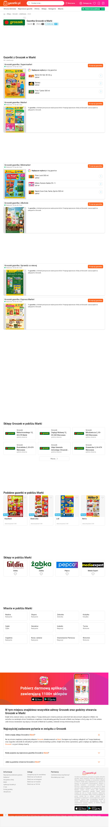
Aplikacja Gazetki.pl (9, 784)
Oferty (36, 9)
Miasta (60, 9)
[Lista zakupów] (103, 3)
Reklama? (6, 777)
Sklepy (43, 9)
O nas (5, 787)
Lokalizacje (22, 14)
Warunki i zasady (66, 816)
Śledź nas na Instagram (34, 779)
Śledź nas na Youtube (34, 782)
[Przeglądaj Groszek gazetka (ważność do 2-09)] (15, 84)
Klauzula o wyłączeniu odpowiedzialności (47, 816)
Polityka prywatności (79, 816)
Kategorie (52, 9)
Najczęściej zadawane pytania (12, 775)
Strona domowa (10, 9)
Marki (32, 735)
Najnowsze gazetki (25, 9)
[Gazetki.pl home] (12, 3)
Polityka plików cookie (94, 816)
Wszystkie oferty (8, 780)
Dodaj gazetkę (7, 789)
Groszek (15, 14)
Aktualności (7, 792)
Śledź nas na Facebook (34, 777)
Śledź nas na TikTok (33, 784)
